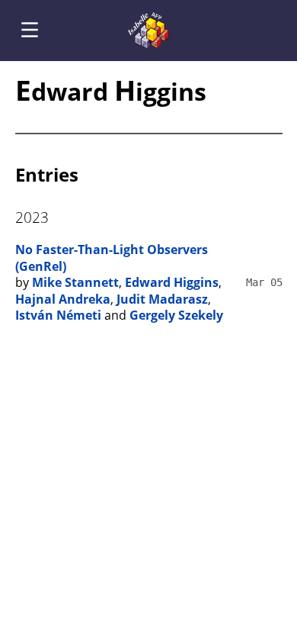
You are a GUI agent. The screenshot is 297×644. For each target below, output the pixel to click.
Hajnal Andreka (62, 299)
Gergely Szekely (176, 315)
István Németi (58, 315)
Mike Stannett (75, 282)
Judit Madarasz (162, 299)
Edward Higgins (172, 282)
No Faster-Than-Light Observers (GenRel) (111, 258)
